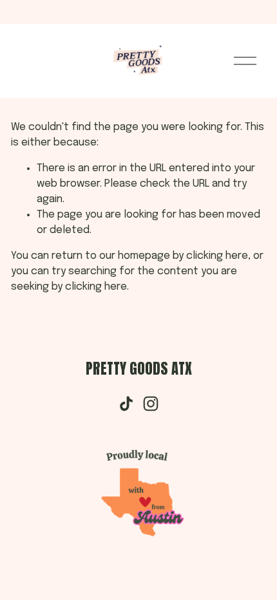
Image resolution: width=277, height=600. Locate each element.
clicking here (217, 255)
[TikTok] (126, 403)
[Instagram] (150, 403)
